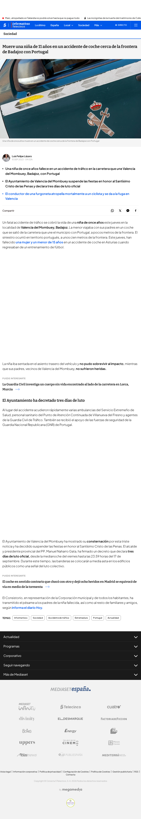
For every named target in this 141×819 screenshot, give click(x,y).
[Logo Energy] (70, 731)
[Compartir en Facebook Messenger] (128, 211)
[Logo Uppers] (27, 743)
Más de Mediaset (15, 674)
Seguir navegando (16, 665)
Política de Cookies (100, 771)
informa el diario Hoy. (27, 607)
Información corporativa (25, 771)
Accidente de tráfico (58, 618)
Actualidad (113, 618)
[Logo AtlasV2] (27, 754)
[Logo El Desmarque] (70, 719)
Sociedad (10, 34)
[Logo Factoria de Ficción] (114, 719)
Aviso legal (5, 771)
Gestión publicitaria (122, 771)
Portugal (97, 618)
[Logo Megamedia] (72, 789)
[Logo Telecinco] (70, 707)
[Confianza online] (70, 806)
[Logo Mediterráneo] (114, 755)
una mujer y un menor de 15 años (39, 242)
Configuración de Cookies (76, 771)
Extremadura (81, 618)
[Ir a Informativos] (20, 25)
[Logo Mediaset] (70, 691)
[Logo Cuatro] (114, 707)
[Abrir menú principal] (136, 25)
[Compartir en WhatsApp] (112, 211)
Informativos (20, 618)
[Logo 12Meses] (114, 743)
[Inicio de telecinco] (4, 25)
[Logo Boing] (27, 731)
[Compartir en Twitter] (120, 211)
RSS (136, 771)
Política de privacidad (50, 771)
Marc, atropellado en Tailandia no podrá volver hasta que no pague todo (42, 18)
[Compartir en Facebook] (136, 211)
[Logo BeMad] (114, 731)
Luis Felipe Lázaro (22, 156)
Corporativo (12, 656)
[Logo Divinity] (27, 719)
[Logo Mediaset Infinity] (27, 707)
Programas (11, 646)
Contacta (70, 774)
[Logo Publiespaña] (70, 755)
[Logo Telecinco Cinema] (70, 743)
